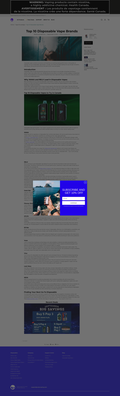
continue (73, 203)
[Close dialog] (85, 182)
